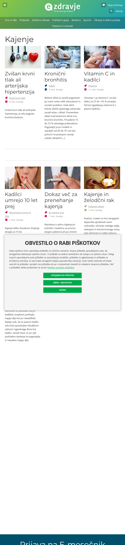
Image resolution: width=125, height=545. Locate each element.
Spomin (87, 20)
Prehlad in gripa (60, 20)
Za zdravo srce (56, 212)
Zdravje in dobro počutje (107, 20)
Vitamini (92, 85)
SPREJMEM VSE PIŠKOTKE (62, 275)
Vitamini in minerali (62, 25)
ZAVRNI (62, 290)
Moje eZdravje (115, 5)
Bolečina (76, 20)
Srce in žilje (11, 20)
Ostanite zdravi (96, 206)
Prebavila (24, 20)
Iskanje (119, 11)
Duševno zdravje (41, 20)
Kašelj (52, 85)
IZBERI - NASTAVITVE (62, 282)
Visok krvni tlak (17, 98)
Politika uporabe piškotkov (60, 267)
